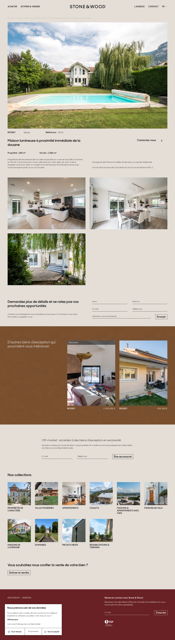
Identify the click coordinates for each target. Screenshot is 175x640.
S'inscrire (161, 613)
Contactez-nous (146, 140)
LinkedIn (26, 598)
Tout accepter (53, 632)
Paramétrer (33, 632)
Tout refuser (16, 632)
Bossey (38, 18)
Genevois (29, 18)
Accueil (11, 18)
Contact (153, 7)
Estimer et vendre (19, 573)
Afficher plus (12, 620)
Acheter (12, 7)
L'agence (139, 7)
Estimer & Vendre (30, 7)
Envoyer (161, 317)
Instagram (14, 598)
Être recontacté (123, 457)
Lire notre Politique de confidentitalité (23, 624)
